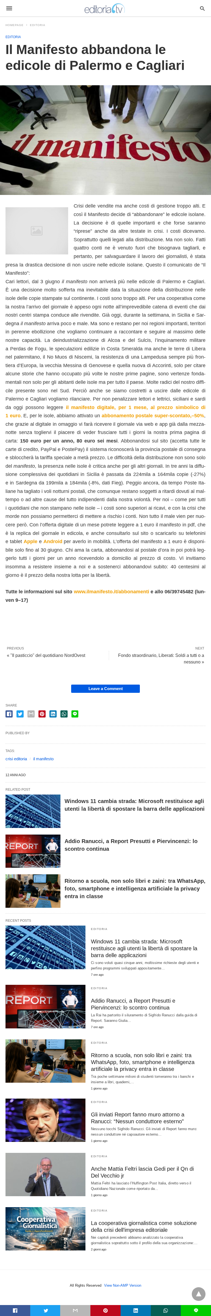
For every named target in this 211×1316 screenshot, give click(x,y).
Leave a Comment (105, 688)
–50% (197, 415)
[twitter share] (20, 713)
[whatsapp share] (64, 713)
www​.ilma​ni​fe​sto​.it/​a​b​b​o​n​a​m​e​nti (111, 591)
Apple (31, 541)
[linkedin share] (53, 713)
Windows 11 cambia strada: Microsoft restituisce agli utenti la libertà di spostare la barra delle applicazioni (144, 948)
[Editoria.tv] (105, 8)
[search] (202, 8)
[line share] (74, 713)
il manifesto (43, 758)
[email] (75, 1310)
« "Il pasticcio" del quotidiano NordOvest (46, 655)
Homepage (14, 25)
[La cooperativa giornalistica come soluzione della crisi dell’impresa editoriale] (45, 1228)
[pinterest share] (42, 713)
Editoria (37, 25)
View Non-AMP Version (122, 1285)
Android (53, 541)
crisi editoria (16, 758)
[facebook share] (9, 713)
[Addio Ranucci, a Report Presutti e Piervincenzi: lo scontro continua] (32, 851)
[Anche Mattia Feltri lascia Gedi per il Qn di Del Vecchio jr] (45, 1174)
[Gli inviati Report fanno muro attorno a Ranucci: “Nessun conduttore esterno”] (45, 1120)
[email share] (31, 713)
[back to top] (199, 1294)
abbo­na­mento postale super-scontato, (146, 415)
